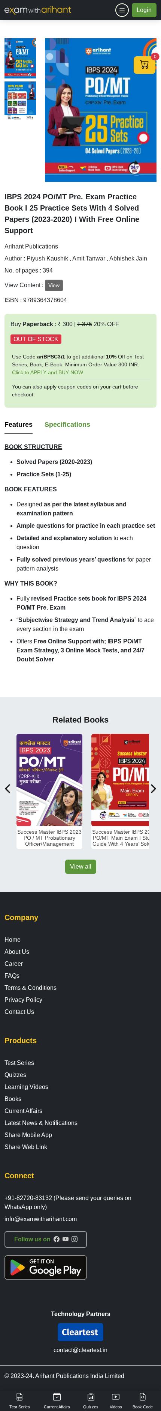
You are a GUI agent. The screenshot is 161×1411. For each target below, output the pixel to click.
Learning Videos (26, 1087)
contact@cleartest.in (80, 1350)
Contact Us (19, 1012)
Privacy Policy (23, 1000)
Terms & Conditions (30, 988)
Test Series (19, 1063)
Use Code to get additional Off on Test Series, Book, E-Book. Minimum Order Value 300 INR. (78, 364)
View (54, 285)
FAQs (11, 976)
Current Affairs (23, 1111)
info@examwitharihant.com (40, 1219)
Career (13, 964)
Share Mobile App (28, 1135)
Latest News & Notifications (41, 1123)
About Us (16, 952)
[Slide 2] (20, 101)
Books (12, 1099)
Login (144, 10)
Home (12, 940)
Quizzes (15, 1075)
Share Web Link (25, 1147)
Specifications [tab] (67, 424)
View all (80, 866)
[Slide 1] (20, 58)
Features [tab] (18, 424)
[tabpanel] (80, 553)
